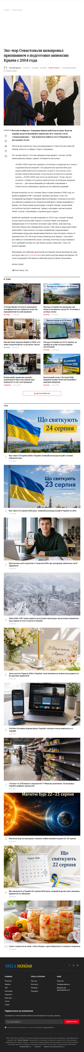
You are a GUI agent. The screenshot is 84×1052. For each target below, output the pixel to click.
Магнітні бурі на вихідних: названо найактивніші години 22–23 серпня (42, 838)
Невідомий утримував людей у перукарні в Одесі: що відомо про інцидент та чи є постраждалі (19, 379)
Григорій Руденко (15, 68)
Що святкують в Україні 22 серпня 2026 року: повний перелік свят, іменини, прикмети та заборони (44, 892)
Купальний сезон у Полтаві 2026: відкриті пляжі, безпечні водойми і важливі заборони (59, 379)
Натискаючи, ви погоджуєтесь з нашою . (30, 1027)
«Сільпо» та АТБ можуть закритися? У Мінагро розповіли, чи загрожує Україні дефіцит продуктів (41, 784)
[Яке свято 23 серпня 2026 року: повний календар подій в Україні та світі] (42, 486)
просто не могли (32, 255)
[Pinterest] (6, 151)
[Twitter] (6, 141)
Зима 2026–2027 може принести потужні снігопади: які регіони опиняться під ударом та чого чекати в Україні (43, 619)
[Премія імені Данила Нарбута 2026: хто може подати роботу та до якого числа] (22, 329)
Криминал (7, 385)
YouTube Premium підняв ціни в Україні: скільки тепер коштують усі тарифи (41, 729)
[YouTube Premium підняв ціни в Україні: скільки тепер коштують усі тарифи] (42, 704)
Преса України (23, 1040)
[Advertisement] (42, 29)
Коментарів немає (70, 68)
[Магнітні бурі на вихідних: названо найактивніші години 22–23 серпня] (42, 814)
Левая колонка (54, 68)
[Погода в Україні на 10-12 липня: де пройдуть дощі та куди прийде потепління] (61, 329)
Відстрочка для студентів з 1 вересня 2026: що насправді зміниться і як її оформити (43, 564)
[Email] (6, 156)
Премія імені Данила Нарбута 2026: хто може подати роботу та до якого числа (22, 343)
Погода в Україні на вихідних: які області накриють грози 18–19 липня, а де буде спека (61, 309)
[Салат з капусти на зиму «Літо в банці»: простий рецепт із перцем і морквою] (42, 921)
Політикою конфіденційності (44, 1027)
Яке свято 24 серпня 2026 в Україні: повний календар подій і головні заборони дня (41, 457)
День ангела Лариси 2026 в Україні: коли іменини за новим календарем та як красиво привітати (44, 674)
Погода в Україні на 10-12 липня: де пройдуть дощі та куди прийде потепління (60, 344)
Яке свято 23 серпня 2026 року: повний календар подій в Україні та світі (42, 511)
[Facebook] (6, 136)
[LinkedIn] (6, 146)
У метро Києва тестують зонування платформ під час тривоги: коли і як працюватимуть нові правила (21, 309)
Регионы (7, 314)
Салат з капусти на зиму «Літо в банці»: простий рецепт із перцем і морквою (44, 946)
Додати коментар (42, 393)
